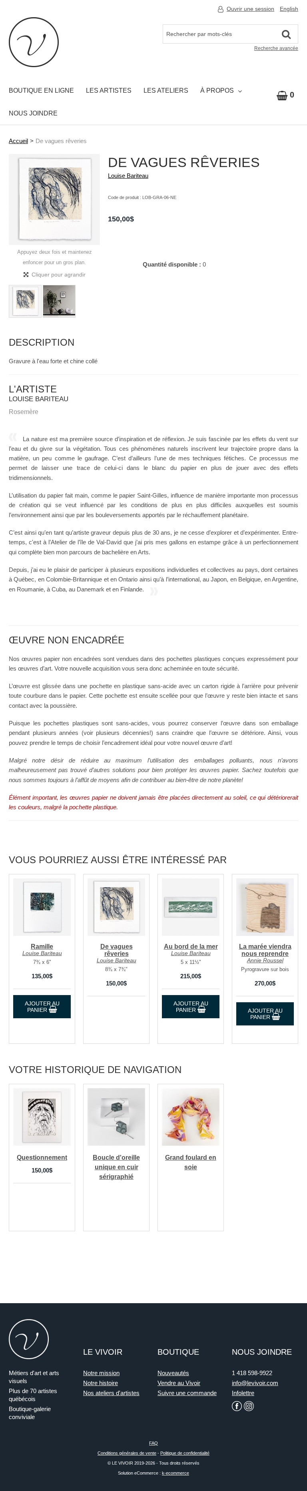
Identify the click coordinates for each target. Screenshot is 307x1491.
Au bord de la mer (191, 946)
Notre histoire (100, 1383)
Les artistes (109, 90)
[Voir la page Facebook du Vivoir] (237, 1406)
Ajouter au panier (42, 1006)
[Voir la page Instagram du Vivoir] (249, 1406)
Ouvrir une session (250, 9)
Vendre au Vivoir (178, 1383)
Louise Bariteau (128, 175)
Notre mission (101, 1373)
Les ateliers (166, 90)
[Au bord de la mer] (190, 907)
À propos (217, 90)
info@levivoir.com (255, 1383)
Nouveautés (173, 1373)
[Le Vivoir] (34, 42)
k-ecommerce (175, 1473)
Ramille (42, 946)
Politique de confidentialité (184, 1453)
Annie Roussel (265, 960)
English (289, 9)
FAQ (153, 1443)
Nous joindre (33, 113)
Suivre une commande (187, 1392)
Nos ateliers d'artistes (111, 1392)
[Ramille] (42, 907)
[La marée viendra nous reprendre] (265, 907)
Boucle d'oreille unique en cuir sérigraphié (116, 1167)
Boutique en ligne (41, 90)
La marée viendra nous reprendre (265, 950)
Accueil (18, 140)
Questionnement (42, 1157)
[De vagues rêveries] (116, 907)
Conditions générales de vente (127, 1453)
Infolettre (243, 1392)
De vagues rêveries (116, 950)
